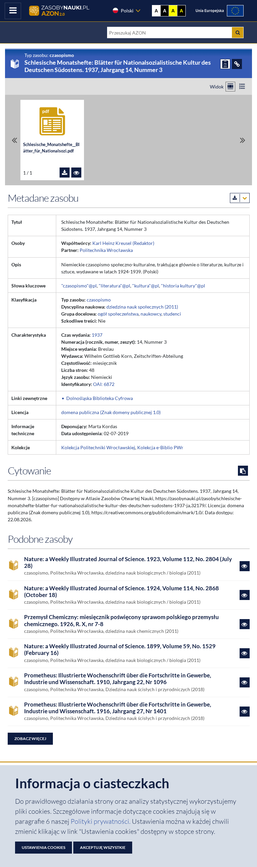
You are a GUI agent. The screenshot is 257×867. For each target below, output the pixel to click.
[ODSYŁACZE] (237, 64)
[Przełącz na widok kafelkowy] (230, 86)
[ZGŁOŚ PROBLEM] (225, 64)
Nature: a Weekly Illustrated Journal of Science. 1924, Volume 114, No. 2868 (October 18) (121, 591)
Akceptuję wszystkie (102, 847)
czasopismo (99, 300)
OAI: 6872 (103, 384)
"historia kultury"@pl (183, 285)
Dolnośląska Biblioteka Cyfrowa (99, 398)
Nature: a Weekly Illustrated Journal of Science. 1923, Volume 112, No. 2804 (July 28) (128, 562)
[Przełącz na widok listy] (242, 86)
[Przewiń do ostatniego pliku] (242, 140)
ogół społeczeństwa (118, 314)
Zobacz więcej (30, 738)
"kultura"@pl (145, 285)
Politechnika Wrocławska (106, 250)
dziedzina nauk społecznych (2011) (142, 307)
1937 (97, 335)
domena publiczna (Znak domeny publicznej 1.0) (111, 412)
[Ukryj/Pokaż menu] (13, 11)
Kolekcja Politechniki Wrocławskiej (98, 447)
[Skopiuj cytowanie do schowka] (243, 471)
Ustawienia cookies (43, 847)
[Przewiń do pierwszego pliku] (14, 140)
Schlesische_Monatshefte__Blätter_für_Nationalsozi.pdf (51, 147)
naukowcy (151, 314)
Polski (127, 10)
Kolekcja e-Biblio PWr (160, 447)
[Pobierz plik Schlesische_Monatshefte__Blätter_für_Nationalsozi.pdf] (65, 173)
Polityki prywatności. (101, 821)
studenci (172, 314)
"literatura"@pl (114, 285)
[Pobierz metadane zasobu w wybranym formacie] (240, 198)
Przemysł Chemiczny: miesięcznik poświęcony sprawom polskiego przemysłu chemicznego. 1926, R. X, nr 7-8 (121, 620)
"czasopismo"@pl (79, 285)
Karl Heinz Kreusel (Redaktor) (123, 243)
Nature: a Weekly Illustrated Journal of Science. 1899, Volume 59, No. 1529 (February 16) (120, 649)
